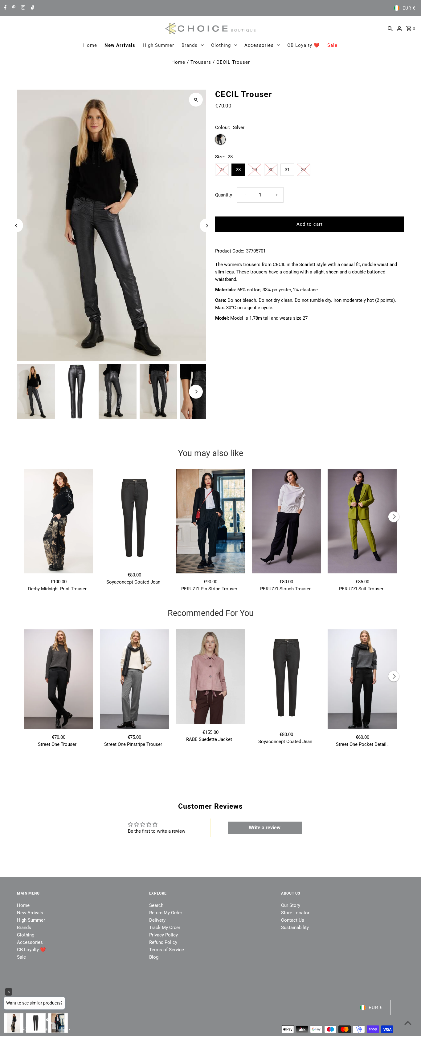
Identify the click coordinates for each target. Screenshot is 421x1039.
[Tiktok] (31, 8)
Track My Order (164, 927)
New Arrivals (119, 45)
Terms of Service (166, 949)
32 (303, 169)
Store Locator (295, 913)
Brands (190, 45)
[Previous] (16, 225)
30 (270, 169)
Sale (332, 45)
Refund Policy (163, 942)
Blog (153, 957)
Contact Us (292, 920)
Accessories (259, 45)
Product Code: (229, 251)
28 (238, 169)
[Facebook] (4, 8)
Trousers (200, 62)
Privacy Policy (163, 935)
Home (90, 45)
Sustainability (295, 927)
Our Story (290, 905)
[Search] (390, 28)
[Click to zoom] (196, 100)
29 (254, 169)
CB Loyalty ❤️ (303, 45)
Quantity (223, 195)
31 (287, 169)
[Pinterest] (12, 8)
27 (221, 169)
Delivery (157, 920)
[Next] (207, 225)
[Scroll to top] (408, 1023)
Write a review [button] (264, 828)
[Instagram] (22, 8)
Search (156, 905)
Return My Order (165, 913)
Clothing (221, 45)
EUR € (409, 8)
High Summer (158, 45)
